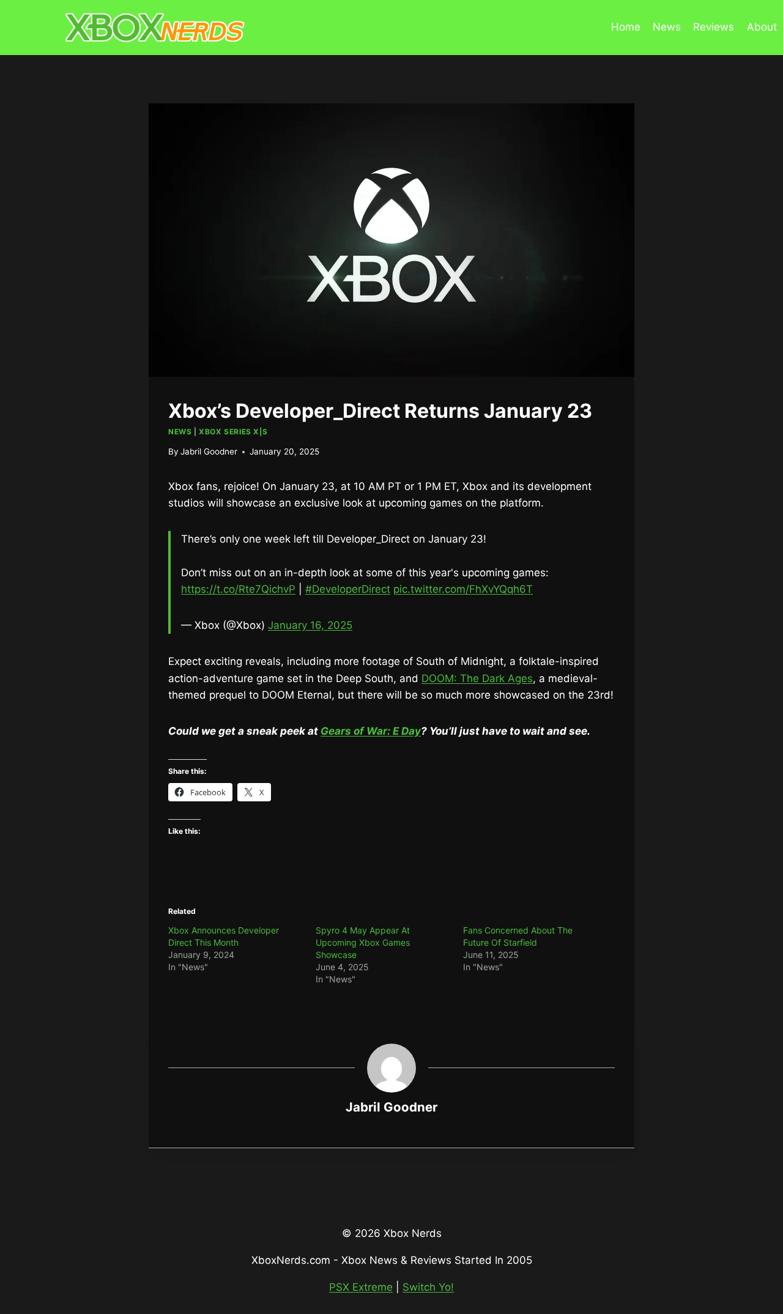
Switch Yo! (428, 1287)
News (667, 27)
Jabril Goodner (208, 451)
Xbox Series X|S (233, 431)
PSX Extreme (361, 1287)
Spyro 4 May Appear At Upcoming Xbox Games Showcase (363, 942)
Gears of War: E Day (371, 731)
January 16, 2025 (310, 625)
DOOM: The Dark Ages (477, 678)
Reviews (713, 27)
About (762, 27)
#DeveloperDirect (347, 589)
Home (625, 27)
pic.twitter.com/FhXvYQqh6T (463, 589)
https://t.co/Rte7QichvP (238, 589)
